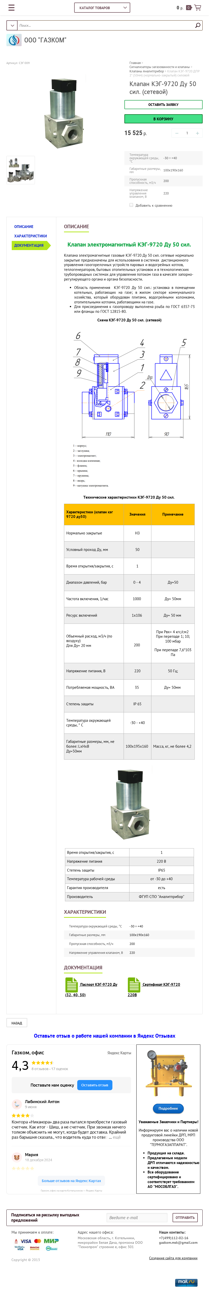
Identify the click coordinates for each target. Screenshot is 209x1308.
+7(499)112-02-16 (173, 1238)
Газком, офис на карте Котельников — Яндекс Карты (71, 1190)
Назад (16, 1023)
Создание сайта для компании (173, 1258)
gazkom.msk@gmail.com (178, 1242)
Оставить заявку (163, 104)
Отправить (185, 1217)
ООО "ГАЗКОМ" (45, 40)
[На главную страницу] (14, 40)
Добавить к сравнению (153, 205)
